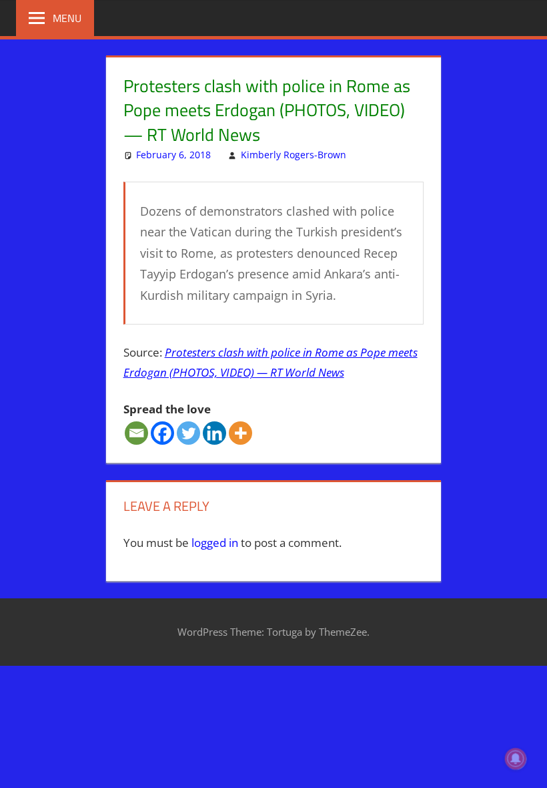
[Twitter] (188, 433)
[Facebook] (162, 433)
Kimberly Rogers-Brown (293, 154)
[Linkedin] (214, 433)
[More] (240, 433)
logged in (214, 542)
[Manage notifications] (515, 758)
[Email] (136, 433)
